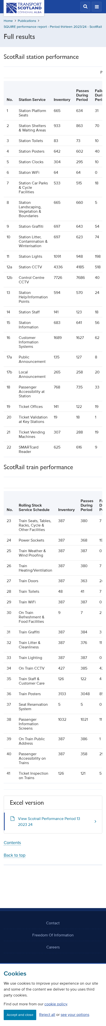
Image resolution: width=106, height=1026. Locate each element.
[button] (85, 7)
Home (8, 21)
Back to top (14, 855)
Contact (53, 923)
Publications (27, 21)
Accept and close (20, 1015)
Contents (12, 842)
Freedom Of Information (53, 935)
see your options (75, 1014)
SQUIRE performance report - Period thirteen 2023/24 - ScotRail (53, 27)
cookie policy (55, 1004)
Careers (53, 947)
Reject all (47, 1014)
